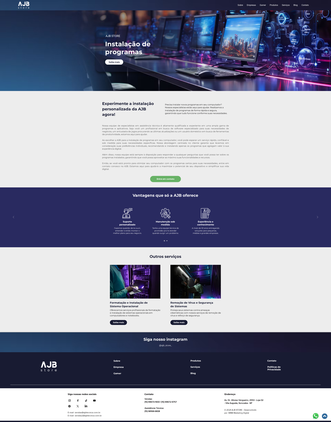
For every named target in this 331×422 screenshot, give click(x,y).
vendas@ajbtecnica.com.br (87, 412)
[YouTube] (94, 400)
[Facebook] (77, 400)
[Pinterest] (69, 406)
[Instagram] (69, 400)
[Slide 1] (164, 240)
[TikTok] (86, 400)
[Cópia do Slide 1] (166, 240)
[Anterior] (13, 217)
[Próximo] (317, 217)
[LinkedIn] (86, 406)
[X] (77, 406)
